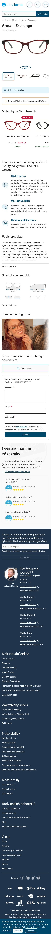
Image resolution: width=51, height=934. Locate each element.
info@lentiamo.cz (28, 590)
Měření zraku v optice (11, 760)
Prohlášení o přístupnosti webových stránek (21, 685)
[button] (8, 76)
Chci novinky (25, 557)
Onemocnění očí (9, 813)
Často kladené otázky (11, 709)
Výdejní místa (8, 672)
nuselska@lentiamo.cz (30, 626)
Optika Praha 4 (27, 615)
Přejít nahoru (35, 910)
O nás (4, 841)
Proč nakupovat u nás (11, 855)
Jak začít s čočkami (11, 808)
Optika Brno (26, 633)
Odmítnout (31, 930)
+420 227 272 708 (28, 586)
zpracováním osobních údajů (33, 551)
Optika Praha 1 (27, 597)
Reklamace (7, 723)
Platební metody (9, 667)
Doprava (6, 663)
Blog (4, 822)
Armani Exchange (29, 20)
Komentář (9, 387)
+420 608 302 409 (28, 604)
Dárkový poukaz (9, 676)
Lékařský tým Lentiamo (12, 850)
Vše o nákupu (8, 658)
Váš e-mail (10, 417)
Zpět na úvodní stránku (19, 910)
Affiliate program (9, 756)
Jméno (8, 407)
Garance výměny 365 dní (13, 718)
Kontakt (5, 859)
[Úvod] (3, 20)
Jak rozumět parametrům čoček (16, 817)
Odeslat (25, 434)
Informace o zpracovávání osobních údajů (21, 690)
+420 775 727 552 (28, 640)
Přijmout (17, 930)
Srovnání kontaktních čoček (14, 826)
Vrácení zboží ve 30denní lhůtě (15, 714)
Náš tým (5, 846)
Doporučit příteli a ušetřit (13, 747)
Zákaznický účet (9, 694)
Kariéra (5, 864)
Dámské (15, 20)
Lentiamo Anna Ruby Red (17, 137)
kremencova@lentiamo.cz (31, 608)
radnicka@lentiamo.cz (30, 644)
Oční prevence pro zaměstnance (16, 765)
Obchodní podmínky (11, 681)
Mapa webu (7, 868)
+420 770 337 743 (28, 622)
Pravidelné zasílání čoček (13, 751)
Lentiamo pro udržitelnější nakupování (19, 769)
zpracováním (21, 427)
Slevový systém (9, 742)
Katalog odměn (9, 738)
